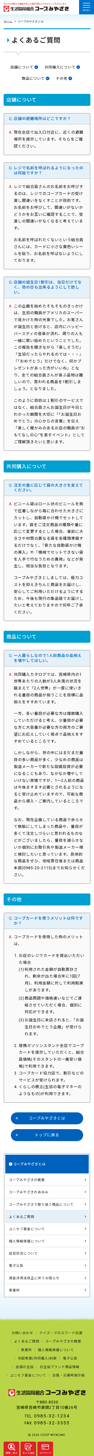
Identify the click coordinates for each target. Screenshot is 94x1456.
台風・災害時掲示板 (68, 1375)
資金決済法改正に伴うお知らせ (34, 1278)
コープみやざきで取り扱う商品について (41, 1204)
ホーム (8, 21)
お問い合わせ (22, 1333)
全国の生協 (25, 1367)
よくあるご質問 (21, 1217)
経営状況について (23, 1253)
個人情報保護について (27, 1241)
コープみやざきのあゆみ (28, 1192)
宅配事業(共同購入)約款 (37, 1358)
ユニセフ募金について (27, 1229)
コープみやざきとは (47, 1118)
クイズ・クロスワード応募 (61, 1333)
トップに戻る (47, 1135)
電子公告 (16, 1266)
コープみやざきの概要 (27, 1180)
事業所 (14, 1290)
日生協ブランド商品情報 (60, 1367)
